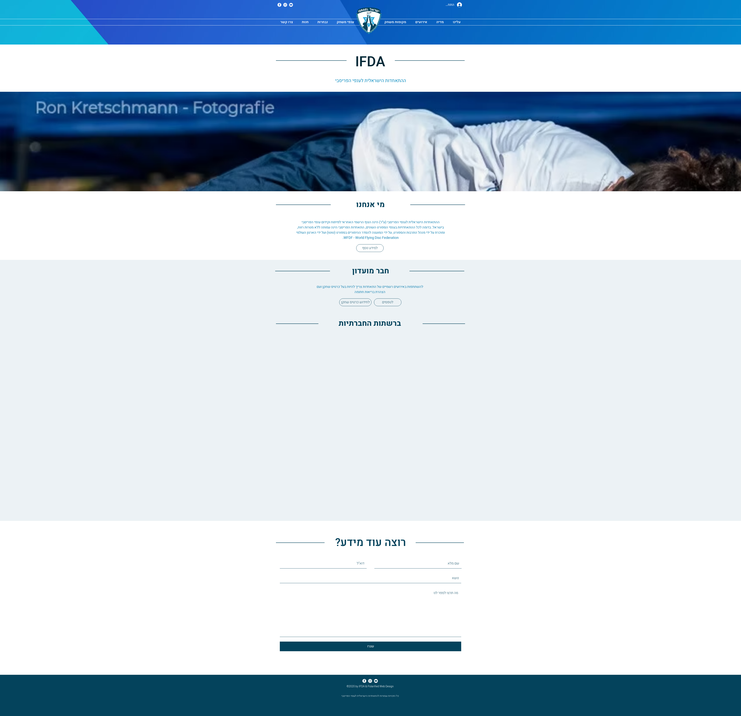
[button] (322, 22)
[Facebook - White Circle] (279, 5)
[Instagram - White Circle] (285, 5)
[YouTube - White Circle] (291, 5)
